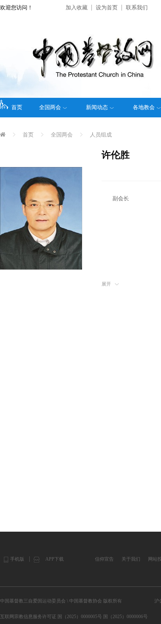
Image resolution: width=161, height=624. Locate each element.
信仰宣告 (104, 559)
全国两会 (50, 107)
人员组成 (101, 135)
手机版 (17, 559)
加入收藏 (77, 8)
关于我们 (131, 559)
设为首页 (107, 8)
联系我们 (137, 8)
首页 (16, 107)
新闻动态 (97, 107)
